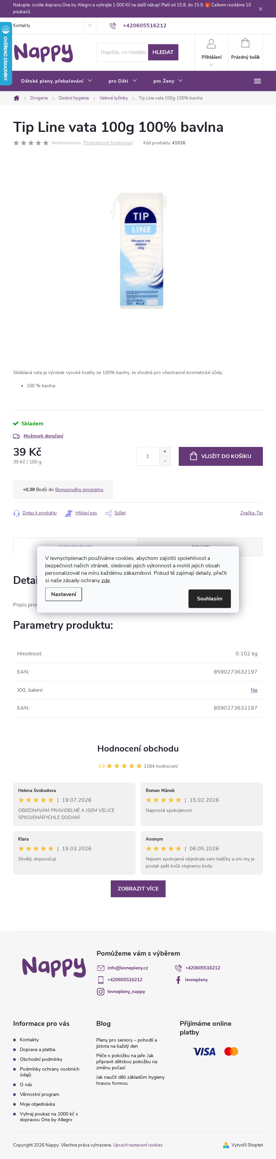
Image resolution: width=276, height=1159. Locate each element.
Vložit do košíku (226, 456)
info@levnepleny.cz (127, 968)
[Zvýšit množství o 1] (164, 451)
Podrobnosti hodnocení (108, 143)
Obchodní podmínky (41, 1059)
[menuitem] (57, 81)
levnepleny (196, 980)
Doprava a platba (37, 1049)
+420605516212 (202, 968)
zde (105, 580)
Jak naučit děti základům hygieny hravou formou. (130, 1080)
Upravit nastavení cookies (138, 1145)
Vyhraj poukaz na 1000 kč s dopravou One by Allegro (49, 1117)
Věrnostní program (39, 1094)
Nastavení (63, 594)
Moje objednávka (37, 1104)
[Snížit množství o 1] (164, 460)
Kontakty (21, 26)
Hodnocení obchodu (138, 749)
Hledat (163, 52)
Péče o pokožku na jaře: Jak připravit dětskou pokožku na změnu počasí (126, 1061)
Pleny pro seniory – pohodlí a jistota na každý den (126, 1043)
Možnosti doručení (43, 436)
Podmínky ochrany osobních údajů (49, 1072)
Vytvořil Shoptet (247, 1145)
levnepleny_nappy (126, 991)
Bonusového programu (79, 489)
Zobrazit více (138, 889)
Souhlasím (209, 598)
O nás (26, 1084)
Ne (254, 690)
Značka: (251, 513)
